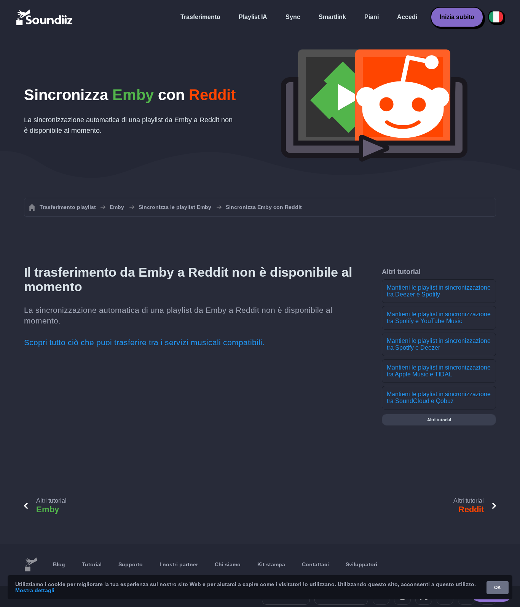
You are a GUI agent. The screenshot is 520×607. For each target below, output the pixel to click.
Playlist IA (253, 17)
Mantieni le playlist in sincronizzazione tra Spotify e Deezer (439, 344)
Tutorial (92, 564)
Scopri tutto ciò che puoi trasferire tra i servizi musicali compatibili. (144, 342)
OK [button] (497, 587)
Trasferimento (200, 17)
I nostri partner (179, 564)
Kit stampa (271, 564)
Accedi (407, 17)
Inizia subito (457, 17)
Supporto (130, 564)
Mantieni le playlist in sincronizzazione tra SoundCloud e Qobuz (439, 397)
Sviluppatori (361, 564)
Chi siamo (228, 564)
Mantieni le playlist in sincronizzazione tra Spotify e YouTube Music (439, 317)
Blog (59, 564)
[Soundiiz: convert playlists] (31, 564)
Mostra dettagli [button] (34, 590)
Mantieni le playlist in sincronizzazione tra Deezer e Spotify (439, 291)
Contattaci (315, 564)
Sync (293, 17)
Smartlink (332, 17)
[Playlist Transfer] (44, 17)
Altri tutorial (439, 419)
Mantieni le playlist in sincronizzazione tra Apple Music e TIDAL (439, 371)
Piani (371, 17)
